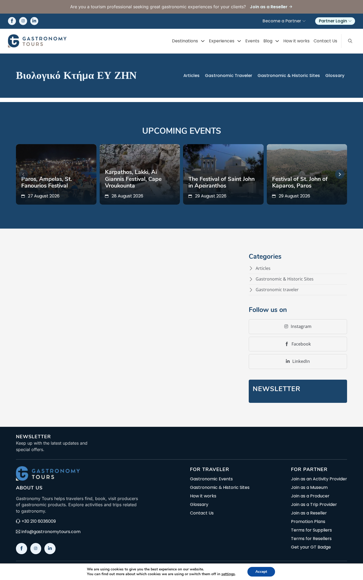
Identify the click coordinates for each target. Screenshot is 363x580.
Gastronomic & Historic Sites (289, 75)
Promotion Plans (308, 522)
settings (228, 574)
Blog (267, 41)
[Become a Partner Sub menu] (304, 21)
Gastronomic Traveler (228, 75)
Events (252, 41)
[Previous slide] (23, 174)
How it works (296, 41)
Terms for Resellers (311, 539)
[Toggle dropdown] (203, 41)
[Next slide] (339, 174)
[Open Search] (350, 41)
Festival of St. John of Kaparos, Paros (300, 182)
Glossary (334, 75)
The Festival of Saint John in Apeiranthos (221, 182)
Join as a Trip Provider (314, 504)
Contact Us (325, 41)
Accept (261, 571)
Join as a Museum (309, 487)
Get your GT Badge (311, 547)
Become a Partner (282, 21)
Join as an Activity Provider (319, 479)
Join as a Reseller (309, 513)
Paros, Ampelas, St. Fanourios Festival (46, 182)
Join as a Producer (310, 496)
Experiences (221, 41)
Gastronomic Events (211, 479)
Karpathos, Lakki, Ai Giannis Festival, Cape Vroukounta (133, 179)
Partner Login (333, 21)
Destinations (185, 41)
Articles (191, 75)
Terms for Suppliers (311, 530)
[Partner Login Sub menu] (350, 21)
